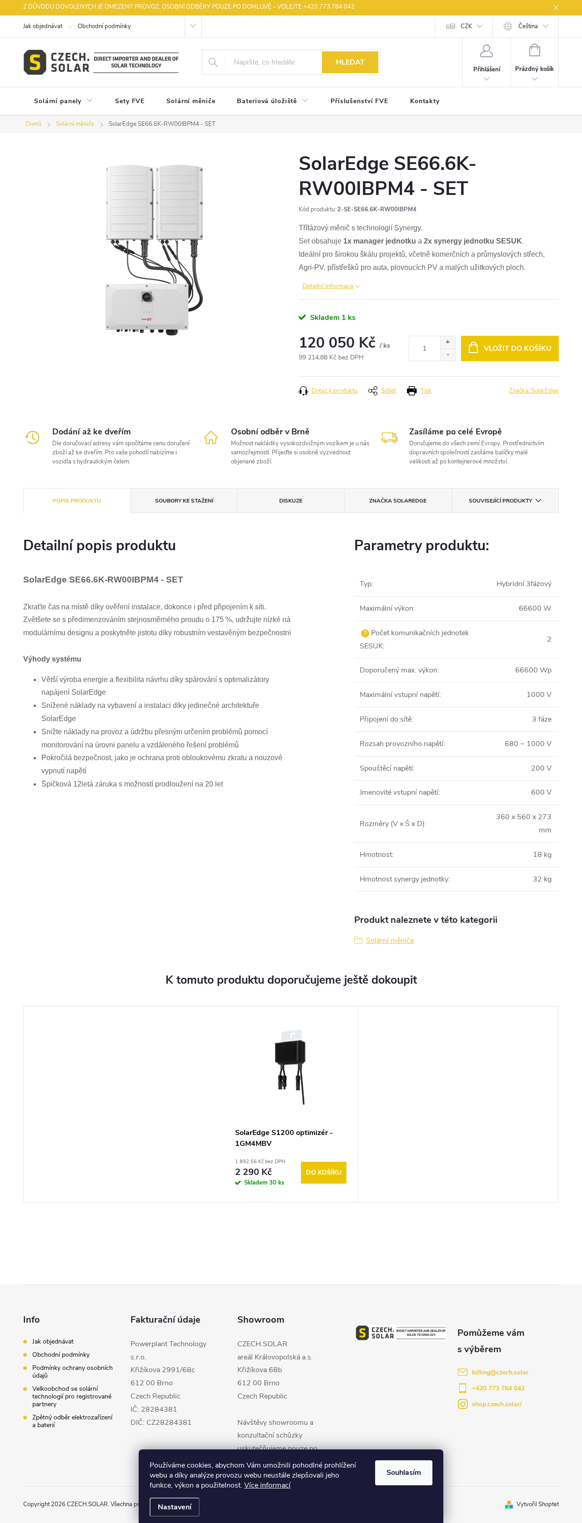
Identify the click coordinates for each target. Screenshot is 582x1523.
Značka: (534, 391)
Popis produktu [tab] (77, 500)
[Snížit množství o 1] (447, 354)
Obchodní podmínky (104, 26)
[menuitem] (63, 101)
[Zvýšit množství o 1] (447, 342)
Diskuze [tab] (290, 500)
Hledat (350, 62)
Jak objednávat (42, 26)
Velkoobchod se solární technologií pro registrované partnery (71, 1396)
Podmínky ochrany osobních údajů (72, 1372)
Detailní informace (327, 286)
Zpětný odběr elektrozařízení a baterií (72, 1421)
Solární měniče (390, 941)
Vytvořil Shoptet (538, 1504)
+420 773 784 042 (498, 1388)
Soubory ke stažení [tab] (184, 500)
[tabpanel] (291, 1104)
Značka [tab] (397, 500)
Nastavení (174, 1507)
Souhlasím (403, 1473)
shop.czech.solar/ (497, 1404)
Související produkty (500, 500)
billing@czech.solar (500, 1372)
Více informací (267, 1485)
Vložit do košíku (518, 348)
